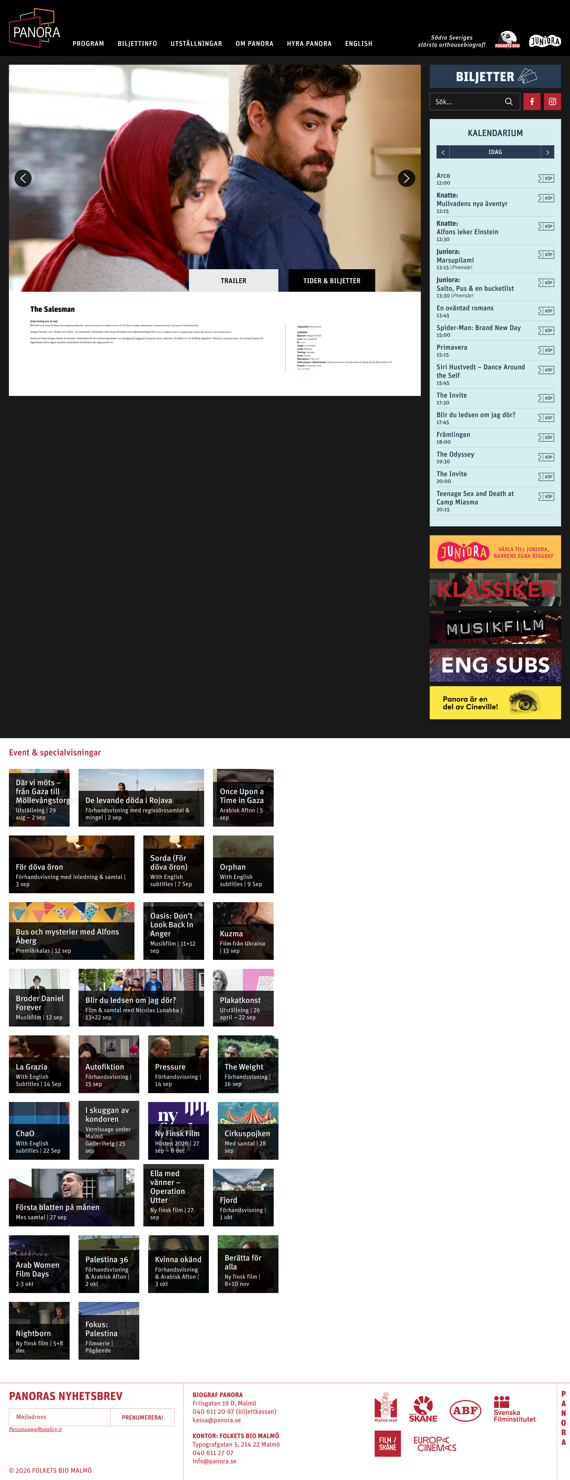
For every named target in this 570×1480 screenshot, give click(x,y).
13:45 (443, 315)
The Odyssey (455, 454)
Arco (443, 175)
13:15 (443, 267)
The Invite (452, 395)
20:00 (444, 481)
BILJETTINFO (137, 43)
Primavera (452, 347)
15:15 (443, 354)
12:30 (443, 239)
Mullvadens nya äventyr (472, 203)
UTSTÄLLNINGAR (196, 43)
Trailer (233, 280)
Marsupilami (455, 260)
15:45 (443, 383)
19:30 (443, 461)
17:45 (443, 422)
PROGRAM (88, 43)
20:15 (443, 509)
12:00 (443, 183)
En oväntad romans (465, 307)
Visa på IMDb (303, 369)
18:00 (444, 442)
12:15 (443, 211)
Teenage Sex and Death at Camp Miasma (475, 497)
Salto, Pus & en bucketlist (475, 288)
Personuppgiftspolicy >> (35, 1429)
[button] (23, 178)
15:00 (443, 335)
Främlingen (453, 434)
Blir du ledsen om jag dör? (476, 414)
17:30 (443, 402)
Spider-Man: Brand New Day (479, 327)
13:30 (444, 295)
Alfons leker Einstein (467, 231)
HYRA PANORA (309, 43)
